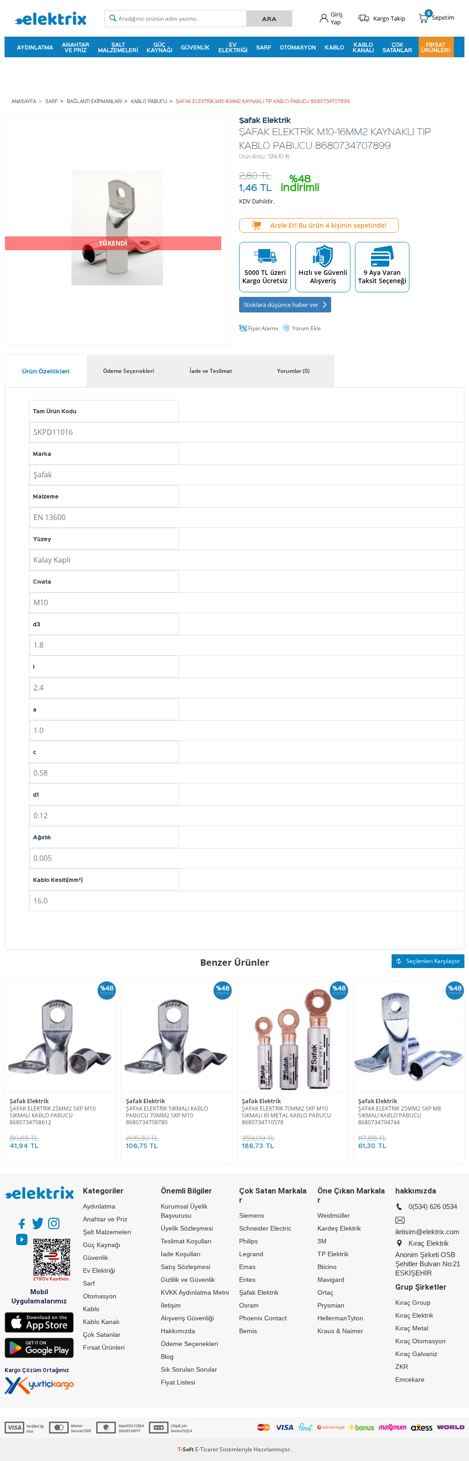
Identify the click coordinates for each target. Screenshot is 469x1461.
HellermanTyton (340, 1318)
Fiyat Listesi (178, 1382)
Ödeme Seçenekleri (189, 1343)
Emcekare (410, 1379)
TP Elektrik (333, 1254)
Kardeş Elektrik (339, 1228)
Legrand (251, 1254)
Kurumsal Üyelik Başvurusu (184, 1211)
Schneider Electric (265, 1228)
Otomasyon (298, 47)
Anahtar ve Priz (75, 47)
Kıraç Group (413, 1302)
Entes (247, 1279)
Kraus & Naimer (340, 1331)
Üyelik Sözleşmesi (187, 1228)
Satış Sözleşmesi (185, 1266)
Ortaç (325, 1292)
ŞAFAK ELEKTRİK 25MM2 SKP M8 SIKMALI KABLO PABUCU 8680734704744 (399, 1115)
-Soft (186, 1449)
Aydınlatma (35, 47)
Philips (248, 1241)
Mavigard (330, 1279)
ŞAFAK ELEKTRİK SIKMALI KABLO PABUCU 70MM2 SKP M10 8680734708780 (167, 1115)
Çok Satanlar (397, 47)
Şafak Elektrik (29, 1101)
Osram (249, 1305)
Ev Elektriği (232, 47)
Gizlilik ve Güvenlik (188, 1279)
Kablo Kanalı (363, 47)
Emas (247, 1266)
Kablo (334, 47)
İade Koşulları (181, 1254)
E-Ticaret (206, 1449)
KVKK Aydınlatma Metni (195, 1292)
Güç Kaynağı (159, 47)
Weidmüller (333, 1215)
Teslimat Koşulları (186, 1241)
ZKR (401, 1366)
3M (322, 1241)
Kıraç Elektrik (414, 1315)
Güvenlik (195, 47)
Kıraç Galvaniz (416, 1353)
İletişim (171, 1305)
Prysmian (330, 1305)
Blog (167, 1356)
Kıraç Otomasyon (420, 1341)
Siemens (251, 1215)
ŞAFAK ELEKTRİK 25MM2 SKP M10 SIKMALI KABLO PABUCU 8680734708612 (53, 1115)
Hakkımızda (178, 1331)
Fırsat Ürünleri (435, 47)
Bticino (327, 1266)
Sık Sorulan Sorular (189, 1369)
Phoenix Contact (263, 1318)
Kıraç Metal (411, 1328)
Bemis (248, 1331)
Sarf (263, 47)
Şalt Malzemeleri (118, 47)
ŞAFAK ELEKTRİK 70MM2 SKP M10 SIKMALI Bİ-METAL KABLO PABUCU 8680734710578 (286, 1115)
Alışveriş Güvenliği (187, 1318)
